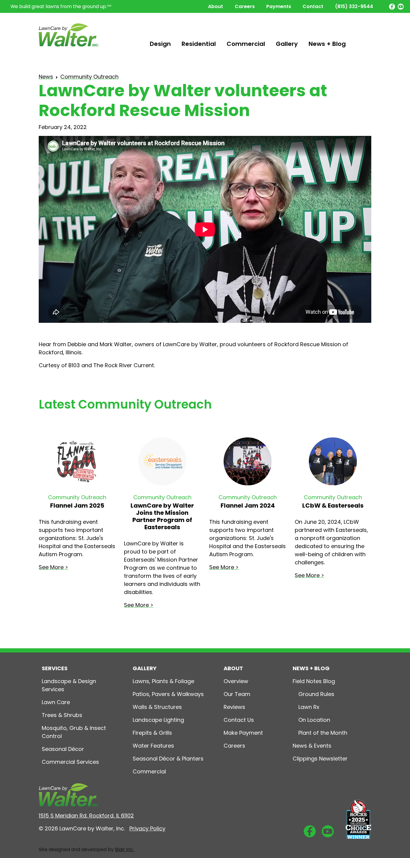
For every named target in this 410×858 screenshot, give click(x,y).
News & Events (312, 745)
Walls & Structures (157, 707)
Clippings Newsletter (320, 758)
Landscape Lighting (158, 720)
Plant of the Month (322, 732)
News (46, 76)
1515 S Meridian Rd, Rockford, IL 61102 (86, 815)
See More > (53, 567)
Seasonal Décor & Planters (168, 758)
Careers (245, 6)
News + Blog (327, 44)
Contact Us (239, 720)
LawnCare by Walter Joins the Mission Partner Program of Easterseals (162, 516)
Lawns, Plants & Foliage (163, 681)
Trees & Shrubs (62, 715)
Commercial (246, 44)
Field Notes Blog (314, 681)
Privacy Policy (147, 828)
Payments (278, 6)
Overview (236, 681)
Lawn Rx (308, 707)
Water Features (153, 745)
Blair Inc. (124, 849)
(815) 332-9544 (354, 6)
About (215, 6)
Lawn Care (56, 702)
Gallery (287, 44)
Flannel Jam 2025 (77, 505)
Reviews (234, 707)
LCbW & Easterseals (332, 505)
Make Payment (243, 732)
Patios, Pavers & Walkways (168, 694)
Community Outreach (89, 76)
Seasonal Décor (63, 749)
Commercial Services (70, 762)
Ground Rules (316, 694)
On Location (314, 720)
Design (160, 44)
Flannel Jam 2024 (248, 505)
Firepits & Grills (152, 732)
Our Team (237, 694)
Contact (313, 6)
